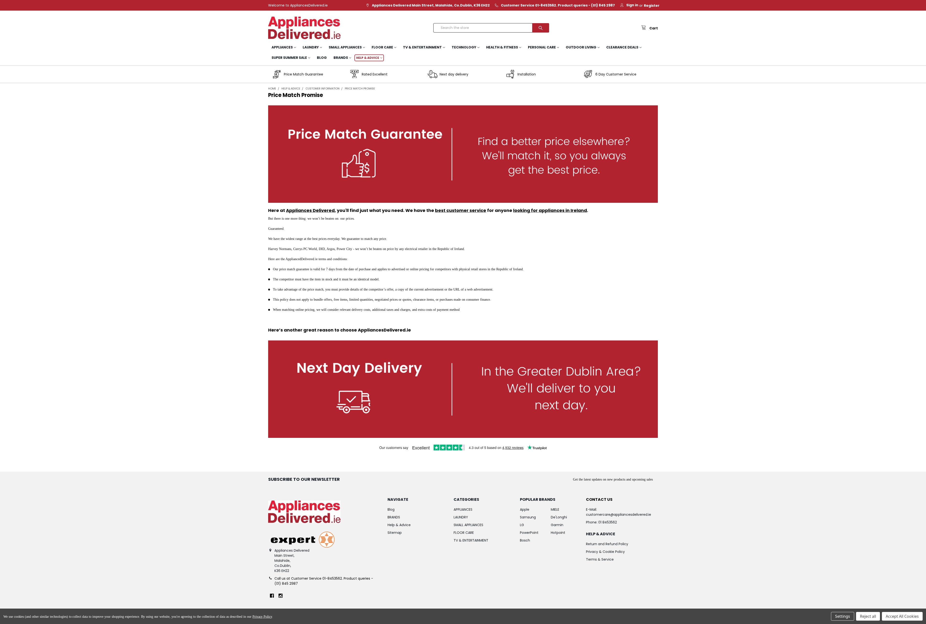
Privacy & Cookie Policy (605, 551)
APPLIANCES (282, 47)
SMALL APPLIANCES (345, 47)
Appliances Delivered (310, 210)
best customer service (460, 210)
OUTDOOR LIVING (581, 47)
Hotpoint (558, 532)
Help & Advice (367, 58)
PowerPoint (529, 532)
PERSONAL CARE (542, 47)
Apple (524, 509)
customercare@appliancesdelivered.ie (618, 514)
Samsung (528, 517)
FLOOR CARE (382, 47)
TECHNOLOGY (464, 47)
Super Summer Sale (289, 57)
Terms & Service (600, 559)
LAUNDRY (311, 47)
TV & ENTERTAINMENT (422, 47)
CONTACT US (599, 499)
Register (652, 5)
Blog (322, 57)
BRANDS (341, 57)
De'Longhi (559, 517)
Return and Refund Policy (607, 544)
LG (522, 524)
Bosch (525, 540)
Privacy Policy (262, 616)
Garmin (557, 524)
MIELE (555, 509)
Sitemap (395, 532)
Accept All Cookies (902, 616)
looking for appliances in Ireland (550, 210)
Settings (842, 616)
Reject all (868, 616)
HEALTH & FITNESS (502, 47)
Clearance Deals (622, 47)
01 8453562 (607, 522)
